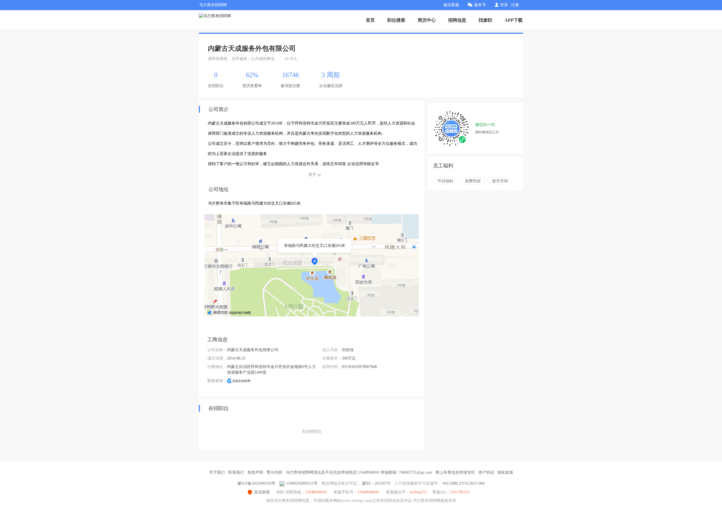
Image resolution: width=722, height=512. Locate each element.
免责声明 (255, 472)
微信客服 (451, 5)
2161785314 (460, 492)
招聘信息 (457, 20)
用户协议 (486, 472)
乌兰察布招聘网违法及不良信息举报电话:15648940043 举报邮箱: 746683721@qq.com (359, 472)
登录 (504, 5)
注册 (515, 5)
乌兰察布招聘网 (213, 5)
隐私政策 (505, 472)
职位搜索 (396, 20)
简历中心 (427, 20)
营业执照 (262, 492)
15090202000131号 (302, 483)
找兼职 (485, 20)
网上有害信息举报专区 (455, 472)
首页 (370, 20)
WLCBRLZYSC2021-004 (464, 483)
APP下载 (514, 20)
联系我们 (236, 472)
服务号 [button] (480, 5)
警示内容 (274, 472)
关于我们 (217, 472)
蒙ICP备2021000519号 (256, 483)
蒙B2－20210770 (376, 483)
